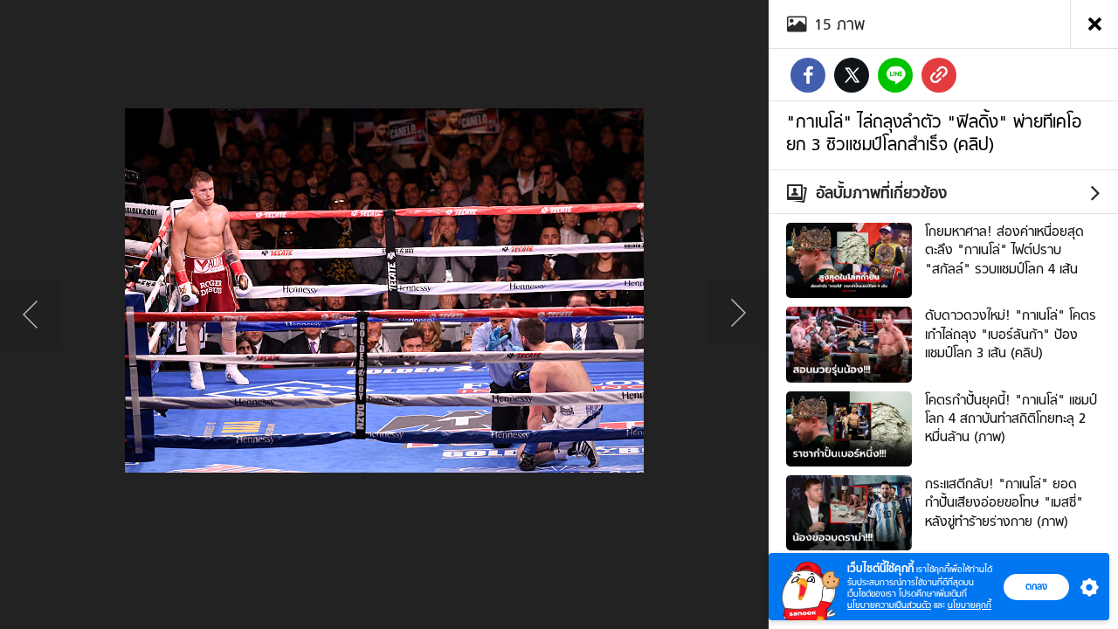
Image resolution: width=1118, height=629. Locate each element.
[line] (895, 75)
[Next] (738, 314)
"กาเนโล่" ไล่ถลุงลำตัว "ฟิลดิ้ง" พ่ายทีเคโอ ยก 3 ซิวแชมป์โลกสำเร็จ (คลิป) (933, 133)
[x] (851, 75)
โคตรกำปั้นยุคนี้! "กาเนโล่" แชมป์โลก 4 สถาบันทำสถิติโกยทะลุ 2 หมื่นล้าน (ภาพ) (1011, 419)
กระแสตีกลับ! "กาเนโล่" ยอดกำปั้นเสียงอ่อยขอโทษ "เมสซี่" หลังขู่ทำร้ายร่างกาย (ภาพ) (1004, 503)
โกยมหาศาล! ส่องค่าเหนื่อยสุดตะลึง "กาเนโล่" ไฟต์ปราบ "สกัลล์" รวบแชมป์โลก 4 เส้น (1004, 250)
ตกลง (1036, 586)
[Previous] (30, 314)
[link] (938, 75)
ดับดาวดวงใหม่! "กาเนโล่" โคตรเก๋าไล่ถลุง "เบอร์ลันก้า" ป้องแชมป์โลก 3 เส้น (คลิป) (1010, 334)
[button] (1086, 587)
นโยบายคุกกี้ (969, 605)
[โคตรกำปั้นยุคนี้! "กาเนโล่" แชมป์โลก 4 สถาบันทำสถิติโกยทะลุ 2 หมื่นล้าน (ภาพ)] (849, 426)
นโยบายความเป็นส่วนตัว (889, 605)
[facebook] (807, 75)
